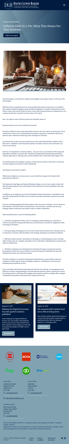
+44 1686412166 (11, 416)
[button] (64, 5)
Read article (8, 333)
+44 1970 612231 (12, 393)
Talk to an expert (11, 35)
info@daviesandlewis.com (15, 398)
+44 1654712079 (36, 393)
